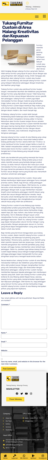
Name (4, 333)
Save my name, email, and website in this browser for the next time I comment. (23, 362)
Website (4, 350)
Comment (5, 304)
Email (4, 341)
